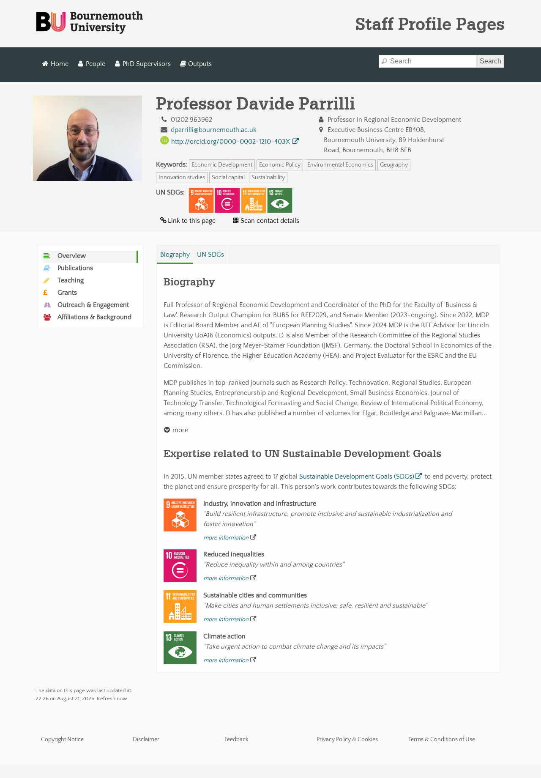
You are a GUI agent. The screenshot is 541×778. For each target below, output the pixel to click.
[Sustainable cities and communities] (253, 200)
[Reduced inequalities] (227, 200)
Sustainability (268, 177)
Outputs (200, 64)
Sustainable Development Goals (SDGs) (356, 476)
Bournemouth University (89, 23)
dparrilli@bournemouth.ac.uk (214, 130)
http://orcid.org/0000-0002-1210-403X (230, 141)
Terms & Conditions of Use (441, 739)
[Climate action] (280, 200)
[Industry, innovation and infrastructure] (201, 200)
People (95, 64)
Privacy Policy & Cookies (347, 739)
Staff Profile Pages (430, 24)
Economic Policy (280, 165)
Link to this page (192, 221)
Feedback (236, 739)
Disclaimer (146, 739)
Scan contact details (269, 221)
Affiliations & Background (94, 317)
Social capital (228, 177)
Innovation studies (181, 177)
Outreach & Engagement (93, 305)
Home (59, 64)
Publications (75, 268)
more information (226, 537)
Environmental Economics (340, 165)
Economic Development (221, 165)
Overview (71, 256)
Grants (67, 292)
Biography (175, 254)
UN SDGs (210, 254)
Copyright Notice (62, 739)
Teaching (70, 280)
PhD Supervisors (147, 64)
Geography (394, 165)
